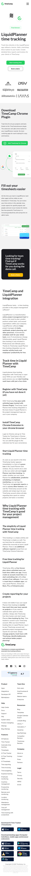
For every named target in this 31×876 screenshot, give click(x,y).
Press (19, 759)
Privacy (19, 775)
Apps (3, 688)
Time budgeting (6, 770)
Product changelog (7, 723)
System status (5, 720)
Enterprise (20, 699)
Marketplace (5, 697)
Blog (18, 709)
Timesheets (5, 750)
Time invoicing (6, 767)
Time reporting (6, 764)
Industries (20, 730)
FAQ (2, 716)
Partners (20, 762)
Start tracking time (15, 62)
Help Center (5, 707)
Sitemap (4, 726)
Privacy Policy (15, 871)
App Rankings (21, 733)
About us (20, 753)
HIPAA (19, 781)
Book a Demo (15, 275)
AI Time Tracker (6, 753)
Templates (20, 712)
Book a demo (15, 69)
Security (19, 778)
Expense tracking (6, 774)
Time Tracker (5, 742)
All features (5, 739)
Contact (19, 756)
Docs (3, 710)
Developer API (6, 694)
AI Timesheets (5, 761)
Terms (19, 772)
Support (3, 713)
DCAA (19, 785)
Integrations (5, 691)
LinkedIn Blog (21, 721)
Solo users (20, 688)
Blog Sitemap (5, 729)
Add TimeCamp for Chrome (17, 143)
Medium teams (22, 696)
